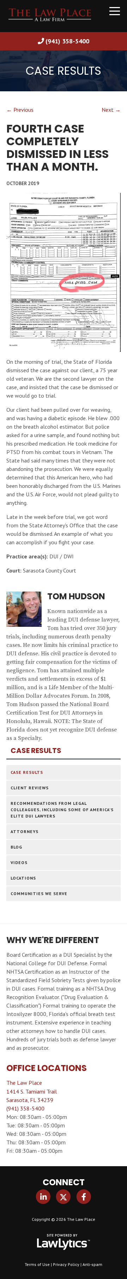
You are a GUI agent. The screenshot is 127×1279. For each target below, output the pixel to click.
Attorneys (24, 831)
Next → (111, 109)
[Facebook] (83, 1196)
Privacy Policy (66, 1264)
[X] (63, 1196)
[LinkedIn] (43, 1196)
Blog (16, 847)
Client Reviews (30, 787)
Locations (23, 878)
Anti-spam (92, 1264)
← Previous (20, 109)
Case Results (36, 751)
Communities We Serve (39, 893)
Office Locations (46, 1068)
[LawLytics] (63, 1242)
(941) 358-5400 (67, 41)
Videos (19, 862)
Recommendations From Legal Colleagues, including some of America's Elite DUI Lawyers (62, 810)
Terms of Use (37, 1264)
